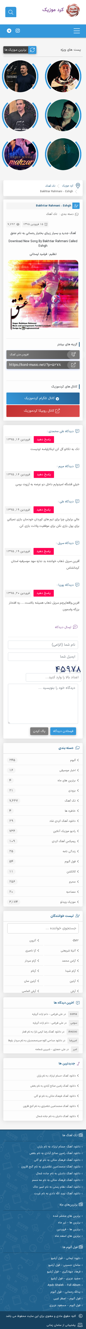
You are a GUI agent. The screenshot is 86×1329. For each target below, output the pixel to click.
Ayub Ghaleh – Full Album (64, 1285)
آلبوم (73, 760)
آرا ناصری (30, 951)
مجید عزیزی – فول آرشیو (65, 1279)
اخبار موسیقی (67, 770)
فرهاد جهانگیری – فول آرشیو (63, 1272)
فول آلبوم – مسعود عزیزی (64, 1305)
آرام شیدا (70, 971)
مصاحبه (71, 892)
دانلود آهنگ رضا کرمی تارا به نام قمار (41, 1032)
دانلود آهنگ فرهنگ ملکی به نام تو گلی (55, 1096)
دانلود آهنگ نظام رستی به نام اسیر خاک (56, 1187)
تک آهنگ (70, 801)
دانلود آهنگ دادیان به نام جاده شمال (56, 1116)
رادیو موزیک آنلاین (64, 831)
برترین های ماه (67, 780)
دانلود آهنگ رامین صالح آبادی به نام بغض (53, 1086)
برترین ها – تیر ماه (69, 1223)
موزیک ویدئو (68, 902)
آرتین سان (30, 981)
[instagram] (18, 31)
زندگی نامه (69, 851)
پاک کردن (39, 731)
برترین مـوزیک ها (15, 50)
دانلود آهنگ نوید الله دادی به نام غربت (57, 1194)
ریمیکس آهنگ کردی (64, 841)
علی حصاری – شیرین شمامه (50, 1049)
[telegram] (9, 31)
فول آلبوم (70, 861)
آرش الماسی (29, 991)
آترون (32, 940)
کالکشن (71, 872)
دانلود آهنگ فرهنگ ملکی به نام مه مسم (56, 1180)
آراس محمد (69, 961)
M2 (76, 940)
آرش (73, 991)
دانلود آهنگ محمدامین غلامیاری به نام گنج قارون (49, 1106)
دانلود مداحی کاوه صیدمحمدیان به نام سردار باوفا (35, 1041)
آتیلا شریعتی (68, 951)
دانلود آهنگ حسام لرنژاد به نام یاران (56, 1076)
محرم (72, 882)
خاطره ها (70, 811)
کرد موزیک (67, 186)
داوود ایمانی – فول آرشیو (65, 1258)
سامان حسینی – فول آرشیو (64, 1265)
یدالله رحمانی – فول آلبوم (65, 1292)
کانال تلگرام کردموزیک (40, 398)
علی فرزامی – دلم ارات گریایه (47, 1014)
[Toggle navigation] (76, 30)
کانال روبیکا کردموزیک (39, 410)
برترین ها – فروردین (68, 1230)
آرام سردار (30, 961)
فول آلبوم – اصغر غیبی (66, 1299)
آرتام (33, 971)
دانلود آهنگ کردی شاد (62, 821)
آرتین (73, 981)
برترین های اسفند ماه (67, 1236)
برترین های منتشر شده (66, 1216)
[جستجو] (10, 12)
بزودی (72, 791)
